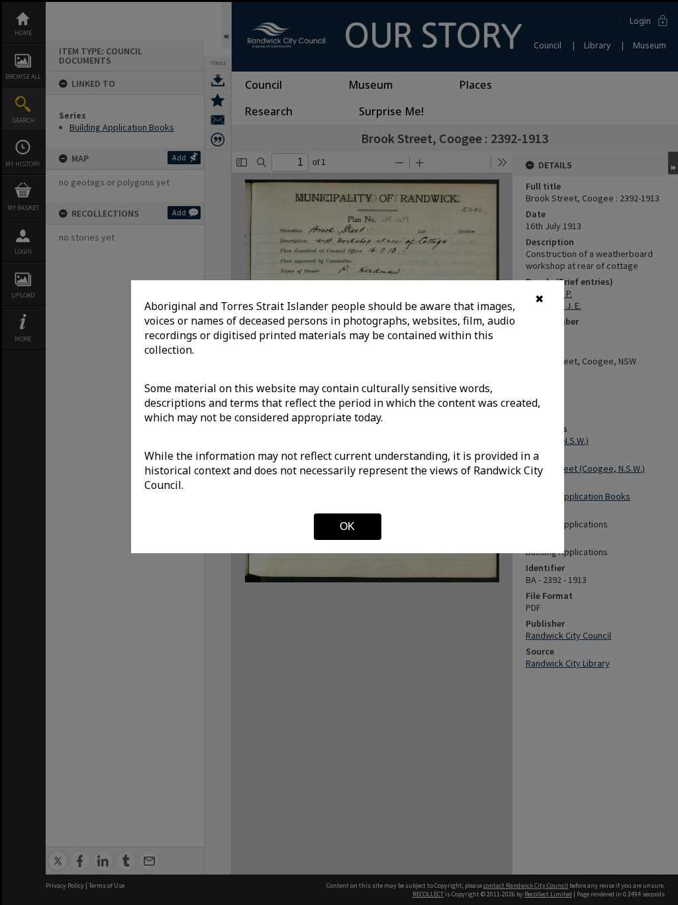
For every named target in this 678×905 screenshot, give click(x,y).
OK (347, 526)
